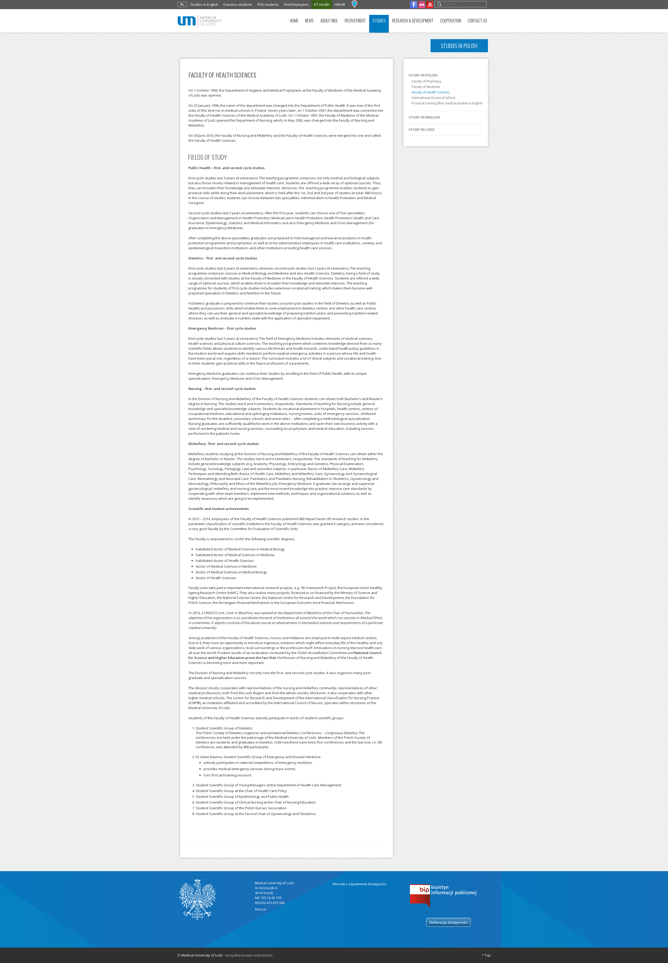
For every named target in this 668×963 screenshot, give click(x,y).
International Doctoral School (433, 98)
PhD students (268, 4)
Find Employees (296, 4)
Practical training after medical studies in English (447, 103)
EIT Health (322, 4)
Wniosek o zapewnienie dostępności (359, 884)
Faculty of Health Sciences (431, 92)
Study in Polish (423, 75)
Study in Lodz (421, 129)
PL (182, 4)
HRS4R (340, 4)
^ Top (486, 955)
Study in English (424, 117)
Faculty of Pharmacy (426, 81)
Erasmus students (237, 4)
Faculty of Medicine (426, 87)
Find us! (260, 909)
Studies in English (204, 4)
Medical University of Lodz (202, 955)
